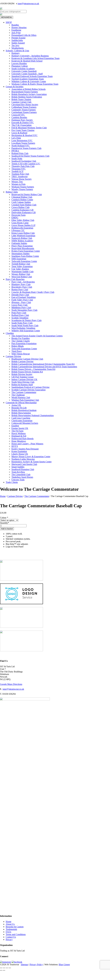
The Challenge (18, 395)
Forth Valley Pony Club (22, 300)
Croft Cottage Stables (21, 202)
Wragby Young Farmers (22, 189)
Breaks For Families (20, 338)
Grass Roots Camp (20, 223)
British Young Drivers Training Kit (27, 372)
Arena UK (16, 405)
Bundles (15, 25)
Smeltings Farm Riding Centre (25, 256)
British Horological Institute (24, 410)
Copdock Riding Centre (22, 199)
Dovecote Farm (18, 215)
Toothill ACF (17, 171)
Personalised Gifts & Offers (23, 35)
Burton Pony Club (19, 289)
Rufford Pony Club (20, 315)
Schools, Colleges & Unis (17, 50)
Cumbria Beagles (19, 117)
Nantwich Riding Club (21, 238)
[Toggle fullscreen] (4, 967)
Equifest (15, 425)
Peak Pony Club (18, 312)
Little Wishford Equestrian (23, 235)
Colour (4, 517)
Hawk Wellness (18, 433)
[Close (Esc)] (10, 967)
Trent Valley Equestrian (22, 266)
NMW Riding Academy (22, 241)
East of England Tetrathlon (23, 297)
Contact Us (11, 937)
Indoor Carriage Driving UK (24, 379)
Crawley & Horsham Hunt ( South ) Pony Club (32, 292)
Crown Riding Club (20, 207)
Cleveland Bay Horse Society (24, 104)
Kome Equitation (19, 451)
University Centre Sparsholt (24, 71)
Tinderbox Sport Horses (22, 477)
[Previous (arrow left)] (1, 970)
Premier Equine (18, 38)
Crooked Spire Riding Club (23, 205)
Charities (10, 333)
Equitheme (16, 30)
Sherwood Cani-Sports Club (24, 464)
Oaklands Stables (19, 243)
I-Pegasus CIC (18, 230)
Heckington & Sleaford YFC (24, 135)
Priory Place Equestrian (22, 246)
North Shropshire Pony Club (24, 310)
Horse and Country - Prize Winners (27, 443)
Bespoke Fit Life (19, 407)
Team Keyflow (18, 472)
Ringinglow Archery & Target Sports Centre (31, 461)
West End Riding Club (21, 276)
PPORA (15, 151)
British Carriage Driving (22, 361)
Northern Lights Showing (23, 459)
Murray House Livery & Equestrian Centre (30, 456)
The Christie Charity (20, 341)
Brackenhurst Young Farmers (24, 91)
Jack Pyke (16, 32)
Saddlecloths (17, 40)
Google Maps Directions (11, 684)
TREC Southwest (19, 176)
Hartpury (15, 53)
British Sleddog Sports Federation (26, 97)
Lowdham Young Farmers (23, 143)
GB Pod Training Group (22, 377)
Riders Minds (17, 346)
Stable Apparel (18, 43)
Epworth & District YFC (22, 122)
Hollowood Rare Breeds (22, 438)
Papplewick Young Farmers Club (26, 148)
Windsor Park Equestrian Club (25, 400)
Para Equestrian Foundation (24, 343)
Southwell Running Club (22, 469)
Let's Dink (16, 138)
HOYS (14, 446)
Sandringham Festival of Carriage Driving (30, 387)
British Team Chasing (21, 99)
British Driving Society (21, 374)
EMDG (14, 217)
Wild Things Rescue (20, 354)
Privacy (9, 939)
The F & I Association (21, 125)
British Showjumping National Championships (32, 415)
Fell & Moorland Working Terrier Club (29, 127)
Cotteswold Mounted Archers (24, 423)
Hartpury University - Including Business (30, 56)
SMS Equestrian (18, 258)
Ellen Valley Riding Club (22, 220)
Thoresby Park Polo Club (23, 166)
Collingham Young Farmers (23, 107)
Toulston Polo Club (20, 174)
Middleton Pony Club (21, 307)
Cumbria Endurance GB (22, 210)
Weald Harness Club (20, 397)
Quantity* (4, 523)
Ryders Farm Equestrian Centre (25, 251)
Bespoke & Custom (14, 926)
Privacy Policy (36, 964)
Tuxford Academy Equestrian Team (27, 79)
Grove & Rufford (19, 133)
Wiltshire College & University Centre (28, 81)
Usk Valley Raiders (20, 269)
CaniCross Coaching (20, 418)
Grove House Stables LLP (23, 225)
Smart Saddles (17, 467)
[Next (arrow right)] (4, 970)
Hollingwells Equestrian (22, 228)
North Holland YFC (20, 145)
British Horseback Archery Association (29, 94)
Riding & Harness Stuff (22, 384)
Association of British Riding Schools (28, 89)
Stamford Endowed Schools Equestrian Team (32, 76)
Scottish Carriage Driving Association (28, 390)
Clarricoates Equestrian (21, 420)
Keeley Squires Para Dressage (25, 449)
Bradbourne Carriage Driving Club (27, 359)
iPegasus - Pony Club (21, 302)
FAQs (8, 932)
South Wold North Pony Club (24, 325)
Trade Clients (12, 482)
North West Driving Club (22, 382)
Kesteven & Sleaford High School (26, 61)
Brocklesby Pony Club (21, 287)
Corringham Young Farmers (24, 112)
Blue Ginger (64, 964)
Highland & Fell (18, 436)
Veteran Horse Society (21, 179)
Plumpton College (19, 66)
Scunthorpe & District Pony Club (26, 320)
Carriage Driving (13, 356)
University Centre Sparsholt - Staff (27, 74)
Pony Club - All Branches (23, 282)
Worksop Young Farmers (22, 187)
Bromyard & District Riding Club (26, 194)
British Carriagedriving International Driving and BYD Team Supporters (44, 366)
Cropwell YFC (18, 115)
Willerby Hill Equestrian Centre (25, 330)
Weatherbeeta (17, 48)
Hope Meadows (18, 441)
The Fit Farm (17, 431)
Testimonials (11, 929)
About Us (10, 924)
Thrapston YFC (18, 169)
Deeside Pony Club (20, 294)
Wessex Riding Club (20, 274)
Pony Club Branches (15, 279)
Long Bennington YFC (22, 140)
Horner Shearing (18, 27)
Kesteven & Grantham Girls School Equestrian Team (35, 58)
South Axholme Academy (23, 68)
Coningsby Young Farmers (23, 109)
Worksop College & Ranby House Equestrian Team (34, 84)
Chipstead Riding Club (21, 197)
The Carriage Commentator (23, 392)
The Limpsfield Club (20, 474)
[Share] (7, 967)
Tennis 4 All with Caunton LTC (25, 163)
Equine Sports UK (19, 428)
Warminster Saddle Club (22, 271)
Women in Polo (18, 184)
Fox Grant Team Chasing (22, 130)
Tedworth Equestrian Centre (24, 261)
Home (3, 496)
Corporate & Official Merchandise (21, 402)
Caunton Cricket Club (21, 102)
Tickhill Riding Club (20, 264)
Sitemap (24, 964)
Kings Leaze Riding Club (23, 233)
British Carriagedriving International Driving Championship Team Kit (42, 364)
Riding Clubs (12, 192)
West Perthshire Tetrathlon (23, 328)
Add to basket (7, 529)
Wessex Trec (17, 181)
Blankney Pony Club (21, 284)
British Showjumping (21, 413)
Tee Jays (15, 45)
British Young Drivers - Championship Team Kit (33, 369)
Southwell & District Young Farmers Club (30, 156)
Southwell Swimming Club (23, 161)
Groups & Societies (14, 86)
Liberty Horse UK (19, 454)
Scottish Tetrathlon (19, 318)
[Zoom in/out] (1, 967)
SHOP (9, 22)
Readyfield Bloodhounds (22, 248)
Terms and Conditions (16, 934)
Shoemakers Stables (20, 253)
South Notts (16, 158)
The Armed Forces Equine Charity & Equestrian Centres (37, 336)
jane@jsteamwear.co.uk (28, 3)
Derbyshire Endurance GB (23, 212)
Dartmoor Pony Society (22, 120)
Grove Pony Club (19, 305)
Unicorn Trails (17, 479)
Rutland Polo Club (19, 153)
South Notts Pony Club (22, 323)
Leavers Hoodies (19, 63)
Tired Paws (16, 351)
